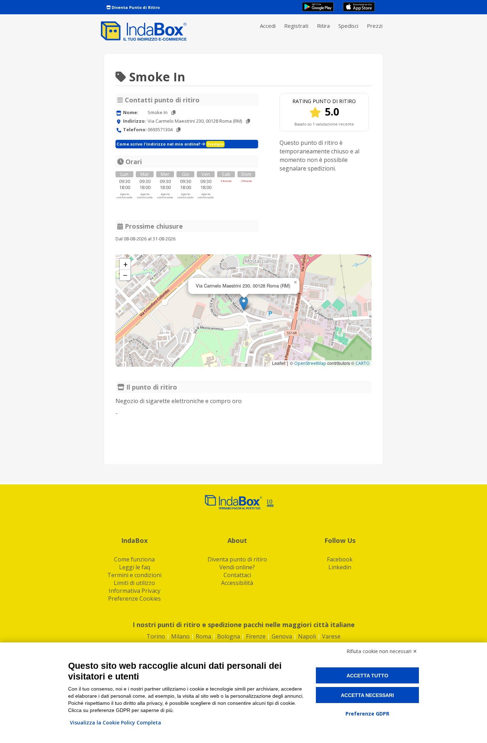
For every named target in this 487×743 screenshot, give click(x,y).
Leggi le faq (134, 567)
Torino (156, 636)
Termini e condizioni (134, 575)
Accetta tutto (367, 675)
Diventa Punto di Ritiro (135, 7)
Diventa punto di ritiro (237, 559)
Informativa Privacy (134, 591)
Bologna (228, 636)
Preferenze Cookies (134, 598)
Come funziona (134, 559)
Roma (203, 636)
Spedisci (348, 25)
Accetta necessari (367, 695)
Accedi (268, 25)
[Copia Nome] (173, 112)
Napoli (307, 636)
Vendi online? (237, 567)
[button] (243, 303)
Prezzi (375, 25)
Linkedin (339, 567)
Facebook (340, 559)
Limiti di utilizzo (134, 583)
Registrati (296, 25)
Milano (180, 636)
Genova (282, 636)
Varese (331, 636)
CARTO (362, 363)
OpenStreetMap (310, 363)
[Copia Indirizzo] (248, 121)
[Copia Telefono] (178, 129)
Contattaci (237, 575)
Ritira (323, 25)
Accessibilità (237, 583)
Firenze (256, 636)
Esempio (215, 144)
